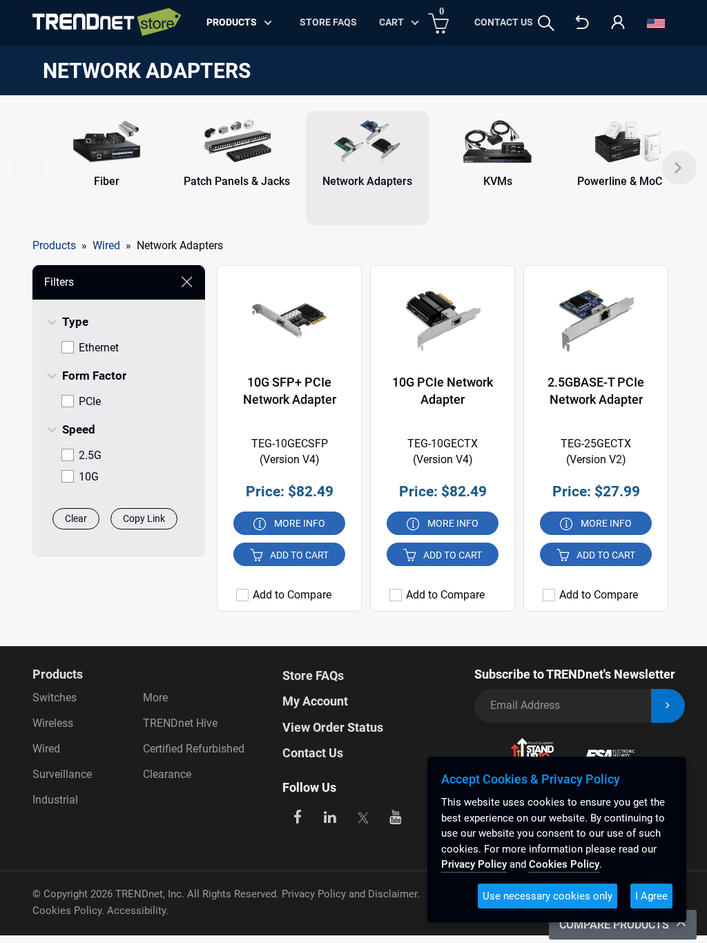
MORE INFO (299, 523)
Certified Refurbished (193, 748)
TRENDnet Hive (180, 723)
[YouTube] (396, 816)
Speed (78, 429)
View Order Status (332, 727)
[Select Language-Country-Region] (656, 23)
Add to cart (299, 555)
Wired (46, 748)
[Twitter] (363, 816)
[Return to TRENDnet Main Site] (582, 23)
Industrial (55, 799)
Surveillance (62, 774)
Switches (54, 697)
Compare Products (615, 924)
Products (54, 245)
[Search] (546, 23)
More (155, 697)
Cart (391, 22)
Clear (76, 518)
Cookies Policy (66, 910)
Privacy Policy (474, 864)
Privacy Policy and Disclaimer (349, 894)
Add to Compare (292, 595)
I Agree (651, 896)
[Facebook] (297, 816)
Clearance (167, 774)
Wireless (52, 723)
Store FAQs (328, 22)
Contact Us (503, 22)
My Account (315, 701)
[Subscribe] (668, 706)
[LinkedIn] (330, 816)
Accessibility (136, 910)
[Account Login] (618, 23)
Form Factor (94, 375)
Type (75, 322)
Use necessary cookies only (547, 896)
